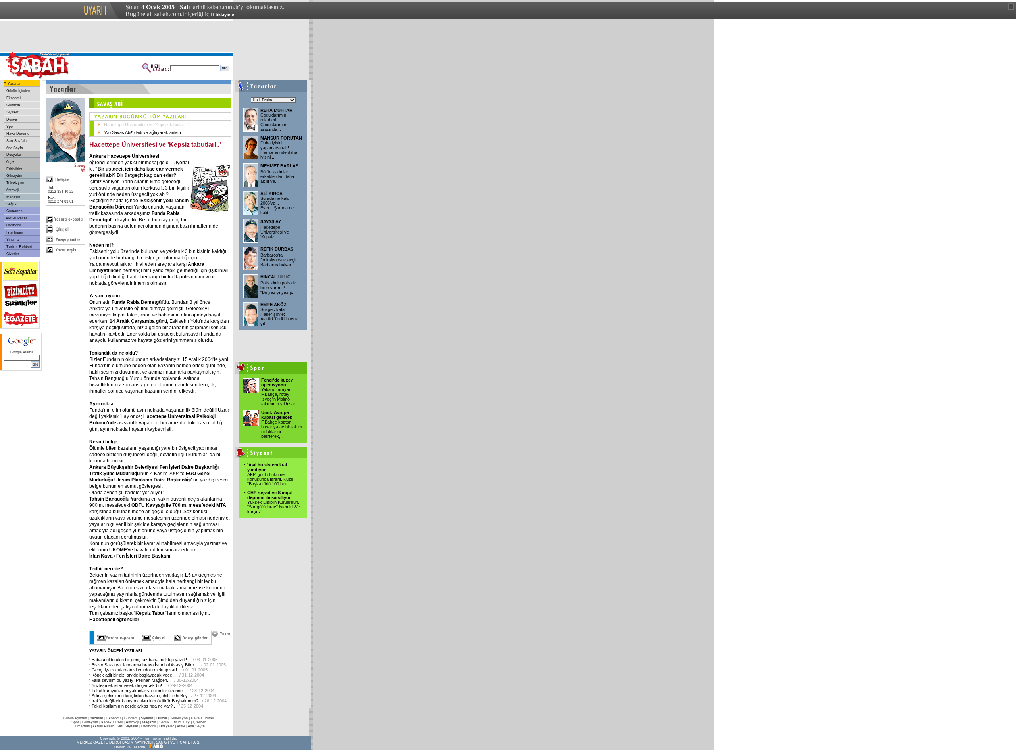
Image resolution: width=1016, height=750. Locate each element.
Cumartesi (14, 211)
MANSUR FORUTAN (281, 138)
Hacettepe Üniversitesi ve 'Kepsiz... (274, 232)
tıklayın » (225, 14)
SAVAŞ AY (270, 221)
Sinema (12, 240)
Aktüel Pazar (16, 218)
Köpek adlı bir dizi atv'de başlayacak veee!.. (134, 675)
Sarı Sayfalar (16, 141)
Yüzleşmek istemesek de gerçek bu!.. (128, 685)
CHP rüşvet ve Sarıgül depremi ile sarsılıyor (269, 495)
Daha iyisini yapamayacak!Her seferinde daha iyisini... (278, 149)
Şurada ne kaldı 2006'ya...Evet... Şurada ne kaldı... (277, 205)
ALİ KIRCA (271, 193)
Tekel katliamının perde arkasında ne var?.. (133, 706)
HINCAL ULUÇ (275, 276)
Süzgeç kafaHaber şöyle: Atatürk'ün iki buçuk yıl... (279, 316)
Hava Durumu (17, 134)
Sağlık (11, 204)
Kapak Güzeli (112, 722)
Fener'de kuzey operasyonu (277, 382)
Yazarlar (13, 84)
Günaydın (13, 176)
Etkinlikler (13, 169)
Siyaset (12, 112)
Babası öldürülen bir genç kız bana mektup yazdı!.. (140, 659)
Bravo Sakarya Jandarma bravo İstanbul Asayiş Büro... (145, 664)
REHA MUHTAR (276, 110)
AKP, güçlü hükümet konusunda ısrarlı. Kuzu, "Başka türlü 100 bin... (270, 479)
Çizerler (12, 254)
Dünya (11, 119)
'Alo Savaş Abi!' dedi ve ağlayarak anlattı (142, 132)
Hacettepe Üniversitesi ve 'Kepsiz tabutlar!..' (146, 124)
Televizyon (14, 183)
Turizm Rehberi (18, 247)
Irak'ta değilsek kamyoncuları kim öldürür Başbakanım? (145, 700)
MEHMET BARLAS (279, 165)
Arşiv (9, 162)
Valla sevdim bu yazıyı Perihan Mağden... (131, 680)
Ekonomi (13, 98)
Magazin (12, 197)
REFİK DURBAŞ (276, 249)
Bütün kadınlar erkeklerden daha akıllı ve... (277, 176)
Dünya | (163, 718)
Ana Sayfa (14, 148)
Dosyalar (13, 155)
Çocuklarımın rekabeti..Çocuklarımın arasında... (273, 122)
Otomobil (13, 225)
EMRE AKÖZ (273, 304)
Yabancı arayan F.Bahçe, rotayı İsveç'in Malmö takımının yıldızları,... (281, 396)
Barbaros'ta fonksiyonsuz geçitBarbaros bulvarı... (278, 260)
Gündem (12, 105)
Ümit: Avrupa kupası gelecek (276, 415)
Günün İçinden (17, 91)
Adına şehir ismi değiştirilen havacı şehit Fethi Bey (140, 695)
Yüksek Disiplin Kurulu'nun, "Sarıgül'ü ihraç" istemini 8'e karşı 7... (273, 507)
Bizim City (181, 722)
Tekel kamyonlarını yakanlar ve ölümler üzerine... (139, 690)
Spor (9, 127)
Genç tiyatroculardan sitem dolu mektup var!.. (135, 670)
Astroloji (12, 190)
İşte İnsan (14, 232)
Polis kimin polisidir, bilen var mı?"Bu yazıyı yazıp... (278, 287)
